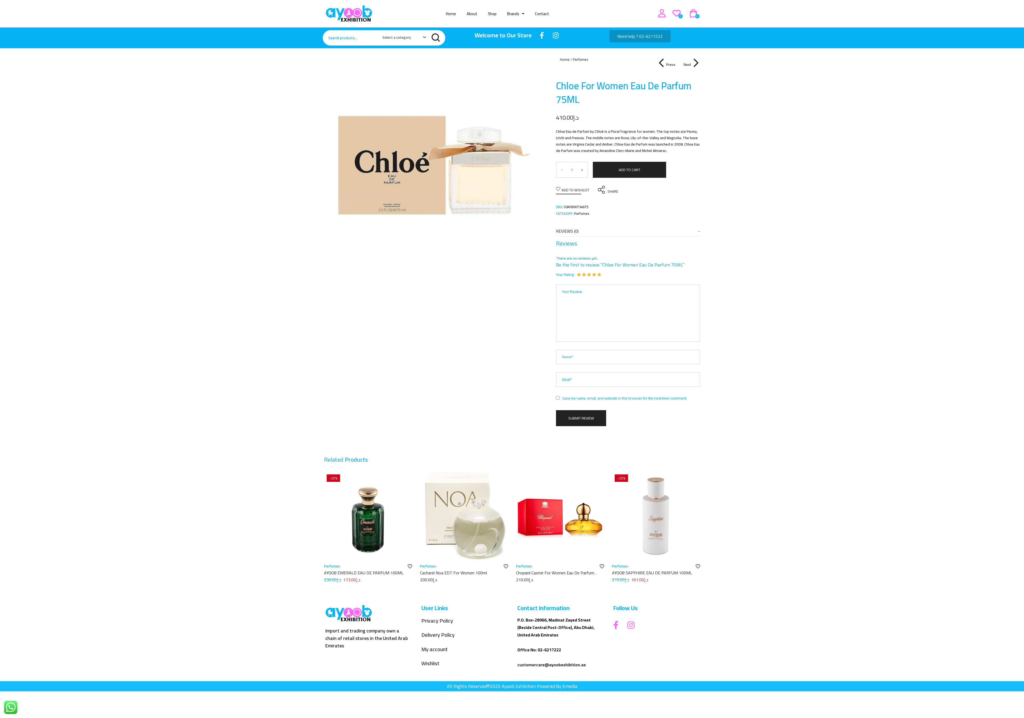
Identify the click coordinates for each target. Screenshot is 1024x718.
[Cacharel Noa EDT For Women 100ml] (464, 516)
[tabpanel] (432, 164)
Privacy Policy (437, 621)
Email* (567, 379)
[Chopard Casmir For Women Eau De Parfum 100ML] (560, 516)
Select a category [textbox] (396, 37)
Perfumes (580, 59)
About (472, 14)
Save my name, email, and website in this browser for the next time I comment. (624, 398)
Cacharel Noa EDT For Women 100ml (453, 573)
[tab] (628, 231)
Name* (567, 357)
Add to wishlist (575, 190)
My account (434, 649)
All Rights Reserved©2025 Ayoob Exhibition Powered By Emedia (512, 686)
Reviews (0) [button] (567, 231)
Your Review (572, 291)
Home (451, 14)
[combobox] (401, 38)
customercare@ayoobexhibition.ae (551, 665)
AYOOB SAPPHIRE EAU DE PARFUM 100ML (652, 573)
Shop (492, 14)
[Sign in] (662, 13)
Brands (513, 14)
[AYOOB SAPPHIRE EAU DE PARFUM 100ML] (656, 516)
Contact (542, 14)
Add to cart (629, 169)
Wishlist (430, 663)
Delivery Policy (438, 635)
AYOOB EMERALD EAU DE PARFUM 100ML (363, 573)
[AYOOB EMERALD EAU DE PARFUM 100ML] (368, 516)
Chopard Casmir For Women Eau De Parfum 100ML (555, 576)
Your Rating (565, 274)
